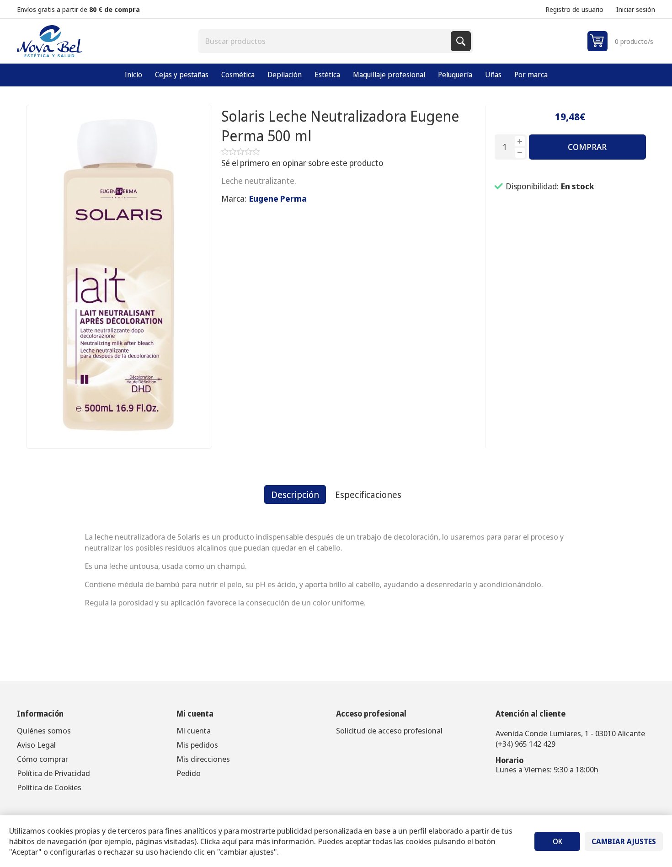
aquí (229, 841)
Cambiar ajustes (624, 841)
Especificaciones (368, 494)
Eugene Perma (278, 198)
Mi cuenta (193, 730)
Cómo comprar (42, 759)
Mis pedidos (197, 744)
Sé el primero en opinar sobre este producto (302, 162)
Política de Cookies (49, 787)
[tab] (295, 494)
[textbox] (325, 41)
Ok (557, 841)
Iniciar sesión (635, 9)
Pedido (188, 773)
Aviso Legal (36, 744)
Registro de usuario (574, 9)
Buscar (461, 41)
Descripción (295, 494)
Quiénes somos (44, 730)
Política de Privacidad (53, 773)
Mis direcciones (203, 759)
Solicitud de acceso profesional (389, 730)
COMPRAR (587, 146)
